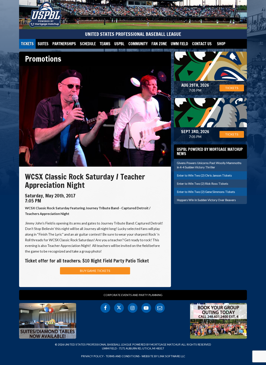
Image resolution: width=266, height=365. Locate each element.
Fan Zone (159, 44)
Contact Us (202, 44)
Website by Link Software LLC (163, 356)
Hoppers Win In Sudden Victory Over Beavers (206, 200)
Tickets (27, 44)
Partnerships (64, 44)
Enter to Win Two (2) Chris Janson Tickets (204, 175)
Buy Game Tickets (95, 270)
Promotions (43, 58)
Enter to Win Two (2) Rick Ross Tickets (202, 183)
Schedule (88, 44)
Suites (43, 44)
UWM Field (179, 44)
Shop (221, 44)
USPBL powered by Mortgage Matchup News (210, 151)
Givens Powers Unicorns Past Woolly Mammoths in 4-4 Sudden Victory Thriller (209, 165)
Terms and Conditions (123, 356)
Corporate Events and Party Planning (133, 295)
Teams (105, 44)
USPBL (119, 44)
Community (138, 44)
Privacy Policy (92, 356)
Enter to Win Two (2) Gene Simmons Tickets (206, 192)
